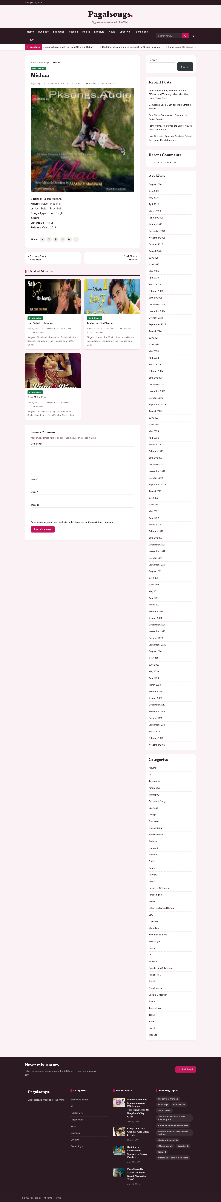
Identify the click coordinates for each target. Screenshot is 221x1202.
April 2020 (154, 678)
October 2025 (156, 244)
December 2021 (157, 544)
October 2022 (156, 478)
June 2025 (154, 264)
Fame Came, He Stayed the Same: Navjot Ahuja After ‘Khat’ (173, 47)
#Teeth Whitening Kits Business (173, 1125)
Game (152, 868)
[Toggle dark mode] (193, 36)
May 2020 (154, 671)
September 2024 (157, 324)
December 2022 (157, 464)
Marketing (154, 928)
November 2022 (157, 471)
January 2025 (155, 297)
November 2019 (157, 711)
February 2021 (156, 611)
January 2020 (155, 698)
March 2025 (155, 284)
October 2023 (156, 398)
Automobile (154, 781)
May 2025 (154, 271)
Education (58, 31)
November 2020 (157, 631)
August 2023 (155, 411)
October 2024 (156, 317)
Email (34, 492)
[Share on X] (49, 239)
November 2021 (157, 551)
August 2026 (155, 184)
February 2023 (156, 451)
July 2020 (153, 658)
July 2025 (153, 257)
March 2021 (154, 604)
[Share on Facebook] (42, 239)
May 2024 (154, 351)
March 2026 (155, 211)
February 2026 (156, 217)
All (150, 774)
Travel (30, 39)
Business (43, 31)
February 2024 (156, 371)
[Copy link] (76, 239)
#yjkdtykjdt (183, 1146)
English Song (155, 828)
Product (153, 961)
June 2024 (154, 344)
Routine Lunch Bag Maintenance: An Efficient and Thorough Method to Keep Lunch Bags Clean (169, 94)
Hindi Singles (45, 62)
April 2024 (154, 358)
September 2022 (157, 484)
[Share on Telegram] (62, 239)
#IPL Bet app (179, 1105)
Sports (152, 1001)
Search (153, 60)
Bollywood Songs (158, 801)
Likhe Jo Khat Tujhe (100, 323)
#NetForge (163, 1105)
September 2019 (157, 724)
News (112, 31)
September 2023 (157, 404)
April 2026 (154, 204)
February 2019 (156, 738)
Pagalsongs (109, 15)
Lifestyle (99, 31)
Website (35, 505)
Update (152, 1028)
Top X (152, 1014)
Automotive (155, 788)
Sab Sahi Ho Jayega (40, 323)
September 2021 (157, 564)
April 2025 (154, 277)
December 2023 (157, 384)
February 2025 (156, 291)
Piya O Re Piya (37, 397)
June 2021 (154, 584)
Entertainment (156, 834)
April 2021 (153, 598)
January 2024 (155, 378)
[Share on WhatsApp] (55, 239)
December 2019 (157, 704)
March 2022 (155, 524)
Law (151, 914)
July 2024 (153, 337)
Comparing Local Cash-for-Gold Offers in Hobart (138, 1132)
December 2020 (157, 624)
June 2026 (154, 191)
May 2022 (154, 511)
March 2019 (154, 731)
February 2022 (156, 531)
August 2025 (155, 251)
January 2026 (155, 224)
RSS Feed (187, 1069)
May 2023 (154, 431)
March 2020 (155, 684)
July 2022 (153, 498)
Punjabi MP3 (155, 974)
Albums (152, 768)
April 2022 (154, 518)
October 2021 (155, 558)
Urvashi (131, 258)
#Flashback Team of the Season (173, 1158)
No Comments (108, 83)
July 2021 (153, 578)
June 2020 (154, 664)
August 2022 (155, 491)
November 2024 (157, 311)
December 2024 (157, 304)
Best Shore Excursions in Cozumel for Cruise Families (104, 47)
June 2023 (154, 424)
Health (86, 31)
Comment (36, 443)
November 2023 (157, 391)
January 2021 (155, 618)
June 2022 (154, 504)
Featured (153, 848)
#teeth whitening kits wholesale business (173, 1132)
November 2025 (157, 237)
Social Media (155, 988)
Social (152, 981)
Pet (150, 954)
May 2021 (153, 591)
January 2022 (155, 538)
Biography (154, 794)
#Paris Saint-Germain (168, 1099)
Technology (141, 31)
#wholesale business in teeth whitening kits (172, 1117)
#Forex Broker (164, 1110)
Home (30, 31)
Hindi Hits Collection (159, 888)
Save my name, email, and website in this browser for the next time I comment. (72, 522)
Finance (153, 854)
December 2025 (157, 231)
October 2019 (156, 718)
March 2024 (155, 364)
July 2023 (153, 417)
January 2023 (155, 458)
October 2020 (156, 638)
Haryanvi (153, 874)
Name (34, 479)
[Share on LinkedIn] (69, 239)
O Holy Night (37, 258)
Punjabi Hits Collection (160, 968)
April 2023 (154, 438)
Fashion (73, 31)
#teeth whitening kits (168, 1140)
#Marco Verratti (165, 1146)
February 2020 (156, 691)
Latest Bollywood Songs (161, 908)
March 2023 (155, 444)
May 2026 (154, 197)
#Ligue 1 (162, 1152)
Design (152, 814)
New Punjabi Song (158, 934)
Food (151, 861)
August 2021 (155, 571)
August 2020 (155, 651)
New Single (154, 941)
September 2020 (157, 644)
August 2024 (155, 331)
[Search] (185, 35)
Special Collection (158, 994)
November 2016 (157, 744)
